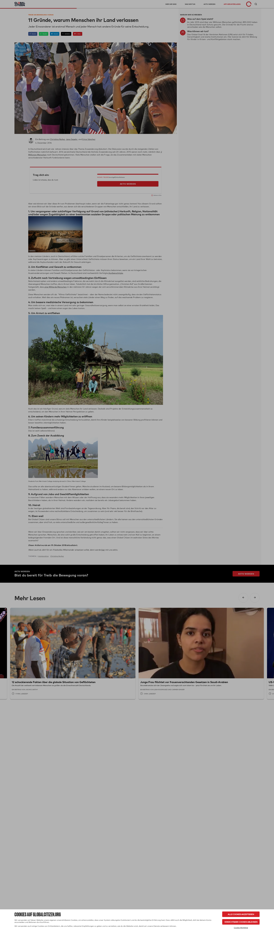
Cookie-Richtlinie (241, 928)
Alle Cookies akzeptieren (241, 914)
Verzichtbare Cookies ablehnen (240, 921)
